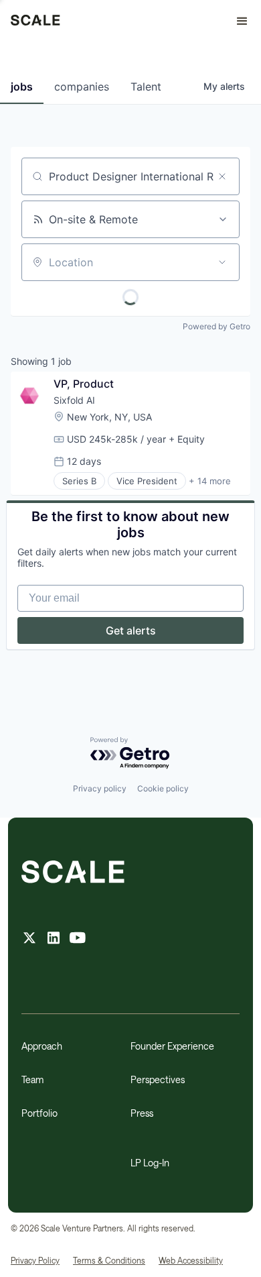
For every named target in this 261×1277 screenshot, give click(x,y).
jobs (22, 86)
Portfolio (39, 1113)
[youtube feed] (78, 939)
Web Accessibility (191, 1260)
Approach (41, 1046)
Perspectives (157, 1079)
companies (81, 86)
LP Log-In (149, 1162)
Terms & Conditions (109, 1260)
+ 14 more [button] (210, 481)
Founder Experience (172, 1046)
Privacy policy (99, 788)
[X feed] (29, 939)
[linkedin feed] (54, 939)
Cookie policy (163, 788)
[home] (35, 21)
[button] (236, 21)
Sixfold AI (74, 400)
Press (141, 1113)
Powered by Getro (216, 326)
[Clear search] (222, 176)
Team (32, 1079)
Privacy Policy (35, 1260)
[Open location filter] (222, 262)
